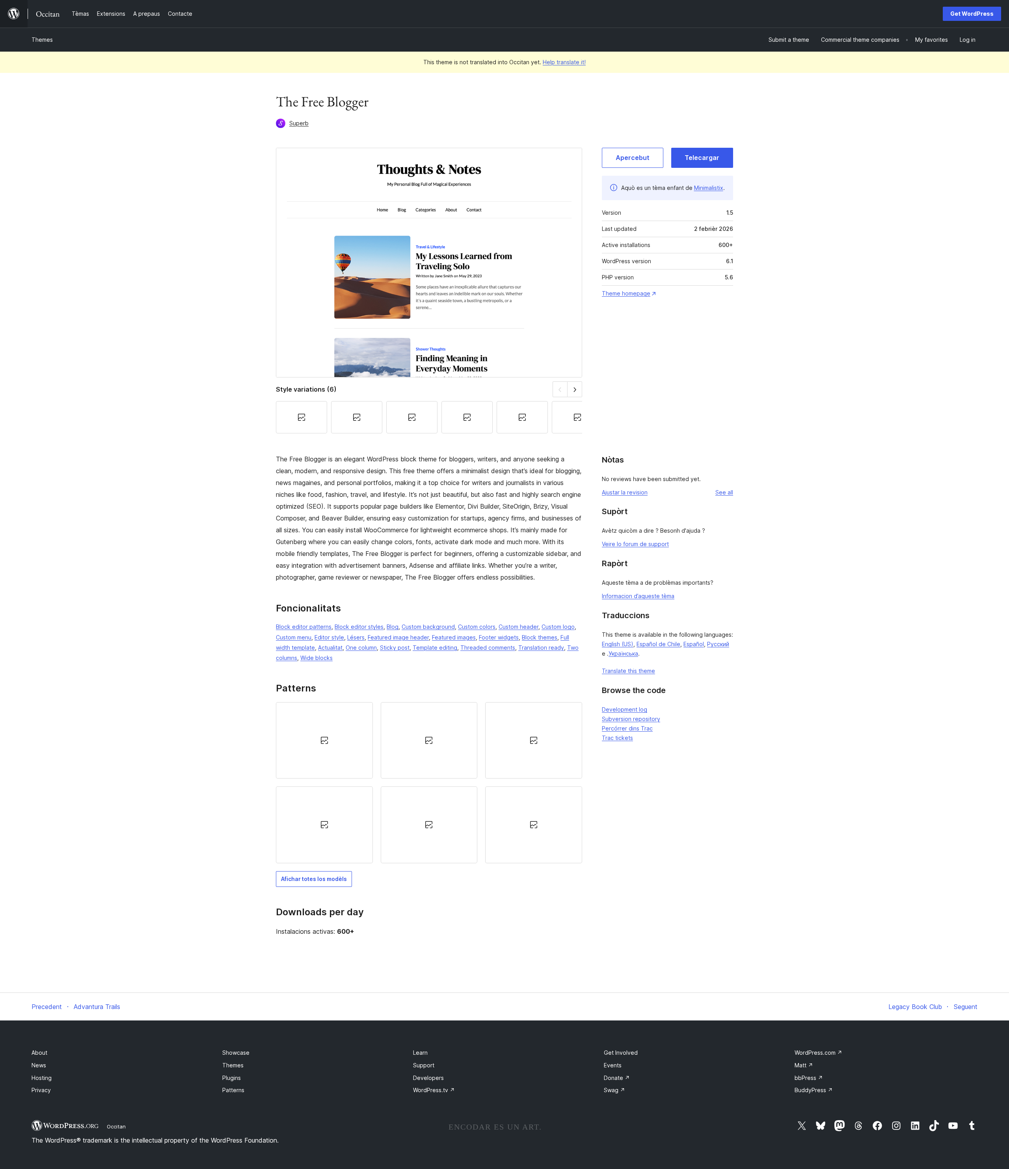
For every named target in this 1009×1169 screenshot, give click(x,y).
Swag (614, 1090)
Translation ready (541, 647)
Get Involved (621, 1052)
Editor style (329, 637)
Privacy (41, 1090)
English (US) (617, 644)
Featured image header (398, 637)
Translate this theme (628, 670)
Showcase (235, 1052)
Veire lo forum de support (635, 544)
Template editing (435, 647)
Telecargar (702, 158)
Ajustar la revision (625, 492)
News (39, 1065)
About (39, 1052)
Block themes (539, 637)
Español (693, 644)
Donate (617, 1077)
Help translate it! (564, 62)
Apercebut (633, 158)
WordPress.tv (434, 1090)
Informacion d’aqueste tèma (638, 596)
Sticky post (395, 647)
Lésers (356, 637)
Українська (623, 653)
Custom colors (476, 626)
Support (423, 1065)
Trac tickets (617, 737)
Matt (804, 1065)
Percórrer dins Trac (627, 728)
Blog (392, 626)
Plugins (231, 1077)
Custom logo (558, 626)
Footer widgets (499, 637)
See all (724, 492)
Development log (624, 709)
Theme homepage (626, 293)
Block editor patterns (303, 626)
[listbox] (429, 782)
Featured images (454, 637)
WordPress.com (818, 1052)
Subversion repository (631, 719)
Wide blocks (316, 657)
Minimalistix (708, 187)
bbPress (809, 1077)
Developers (428, 1077)
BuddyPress (814, 1090)
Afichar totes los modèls (314, 878)
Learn (420, 1052)
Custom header (518, 626)
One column (361, 647)
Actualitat (330, 647)
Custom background (428, 626)
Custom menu (293, 637)
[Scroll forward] (575, 389)
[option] (324, 740)
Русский (718, 644)
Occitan (116, 1126)
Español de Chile (658, 644)
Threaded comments (487, 647)
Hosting (42, 1077)
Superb (299, 123)
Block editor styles (359, 626)
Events (613, 1065)
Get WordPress (972, 13)
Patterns (233, 1090)
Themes (42, 39)
